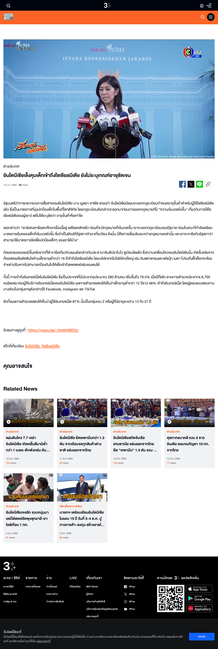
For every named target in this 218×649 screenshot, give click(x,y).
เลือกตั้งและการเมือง (71, 506)
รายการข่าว (52, 594)
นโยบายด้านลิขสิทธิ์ (95, 602)
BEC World (92, 587)
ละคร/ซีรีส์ (8, 587)
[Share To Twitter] (191, 184)
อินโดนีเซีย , (33, 346)
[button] (45, 98)
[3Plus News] (11, 17)
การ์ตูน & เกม (10, 602)
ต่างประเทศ (12, 431)
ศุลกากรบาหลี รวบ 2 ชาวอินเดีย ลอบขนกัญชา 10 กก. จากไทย (188, 444)
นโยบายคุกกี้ (92, 616)
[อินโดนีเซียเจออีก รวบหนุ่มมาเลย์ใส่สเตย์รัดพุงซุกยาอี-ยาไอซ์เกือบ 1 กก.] (28, 487)
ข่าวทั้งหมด (51, 587)
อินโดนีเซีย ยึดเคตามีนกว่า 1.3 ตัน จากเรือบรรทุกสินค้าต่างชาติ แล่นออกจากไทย (82, 444)
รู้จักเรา (89, 594)
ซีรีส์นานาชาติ (10, 594)
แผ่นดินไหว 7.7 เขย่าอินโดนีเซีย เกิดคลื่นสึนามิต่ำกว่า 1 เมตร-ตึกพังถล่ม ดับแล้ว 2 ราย (26, 444)
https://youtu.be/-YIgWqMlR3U (53, 330)
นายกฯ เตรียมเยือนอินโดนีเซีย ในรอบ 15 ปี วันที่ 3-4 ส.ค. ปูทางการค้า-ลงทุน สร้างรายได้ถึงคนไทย (82, 519)
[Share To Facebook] (182, 184)
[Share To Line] (199, 184)
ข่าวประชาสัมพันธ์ (55, 602)
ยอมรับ (202, 637)
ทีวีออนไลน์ (75, 587)
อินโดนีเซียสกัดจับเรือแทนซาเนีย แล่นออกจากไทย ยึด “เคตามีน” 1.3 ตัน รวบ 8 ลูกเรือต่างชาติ (134, 444)
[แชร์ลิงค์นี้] (208, 184)
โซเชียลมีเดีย (51, 346)
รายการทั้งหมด (33, 587)
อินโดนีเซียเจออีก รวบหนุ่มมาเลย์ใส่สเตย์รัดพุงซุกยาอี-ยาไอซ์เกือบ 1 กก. (27, 519)
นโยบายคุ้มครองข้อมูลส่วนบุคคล (102, 609)
